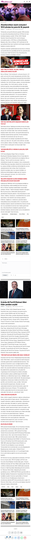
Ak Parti (3, 486)
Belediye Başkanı (13, 214)
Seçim (17, 486)
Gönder (5, 275)
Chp (28, 214)
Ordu (8, 486)
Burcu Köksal (22, 214)
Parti (3, 217)
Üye (21, 486)
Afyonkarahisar (5, 214)
